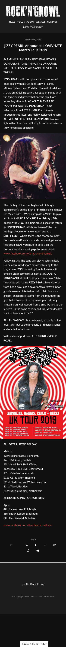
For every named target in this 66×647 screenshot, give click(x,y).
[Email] (54, 545)
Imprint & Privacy (33, 27)
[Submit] (45, 545)
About (30, 22)
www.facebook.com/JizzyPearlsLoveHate (28, 525)
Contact (52, 22)
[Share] (11, 545)
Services (40, 22)
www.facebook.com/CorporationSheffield (28, 253)
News (12, 22)
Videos (21, 22)
